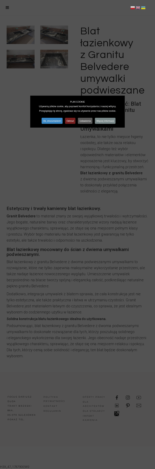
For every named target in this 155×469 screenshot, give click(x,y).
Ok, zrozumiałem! (52, 120)
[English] (138, 8)
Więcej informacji (105, 120)
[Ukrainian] (143, 8)
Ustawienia (85, 120)
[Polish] (132, 8)
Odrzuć (70, 120)
